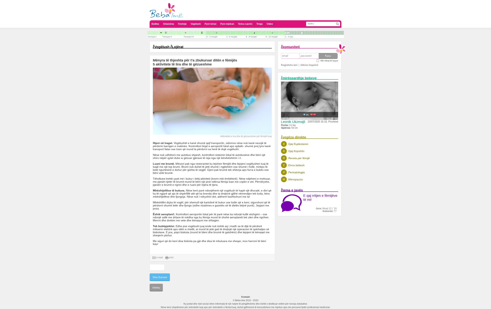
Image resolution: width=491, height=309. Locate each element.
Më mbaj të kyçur (329, 60)
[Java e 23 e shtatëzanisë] (179, 33)
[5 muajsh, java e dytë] (241, 33)
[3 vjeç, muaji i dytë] (326, 33)
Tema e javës (245, 24)
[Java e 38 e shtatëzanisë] (203, 33)
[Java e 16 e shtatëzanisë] (167, 33)
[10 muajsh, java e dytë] (274, 33)
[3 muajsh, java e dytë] (228, 33)
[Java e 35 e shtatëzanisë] (198, 33)
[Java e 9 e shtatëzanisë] (156, 33)
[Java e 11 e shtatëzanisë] (159, 33)
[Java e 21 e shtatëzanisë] (175, 33)
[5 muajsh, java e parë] (239, 33)
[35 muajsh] (323, 33)
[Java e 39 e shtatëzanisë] (205, 33)
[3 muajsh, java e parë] (226, 33)
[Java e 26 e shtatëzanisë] (184, 33)
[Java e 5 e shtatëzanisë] (149, 33)
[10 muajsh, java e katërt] (277, 33)
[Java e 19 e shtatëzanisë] (172, 33)
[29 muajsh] (313, 33)
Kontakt (245, 297)
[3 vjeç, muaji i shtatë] (334, 33)
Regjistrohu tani (289, 65)
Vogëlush (196, 24)
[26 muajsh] (308, 33)
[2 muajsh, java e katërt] (225, 33)
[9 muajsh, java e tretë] (269, 33)
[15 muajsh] (290, 33)
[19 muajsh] (297, 33)
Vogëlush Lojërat (168, 47)
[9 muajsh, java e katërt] (271, 33)
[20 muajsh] (298, 33)
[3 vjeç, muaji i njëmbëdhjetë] (341, 33)
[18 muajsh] (295, 33)
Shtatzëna (168, 24)
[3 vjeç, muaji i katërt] (329, 33)
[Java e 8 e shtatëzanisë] (154, 33)
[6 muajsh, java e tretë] (249, 33)
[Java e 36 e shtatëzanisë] (200, 33)
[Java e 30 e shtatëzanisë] (190, 33)
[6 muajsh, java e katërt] (251, 33)
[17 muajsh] (293, 33)
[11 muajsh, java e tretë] (282, 33)
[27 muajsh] (310, 33)
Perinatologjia (296, 172)
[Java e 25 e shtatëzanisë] (182, 33)
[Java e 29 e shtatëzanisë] (189, 33)
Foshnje (182, 24)
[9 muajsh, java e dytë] (267, 33)
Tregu (259, 24)
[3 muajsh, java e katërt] (231, 33)
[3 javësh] (212, 33)
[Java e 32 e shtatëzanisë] (193, 33)
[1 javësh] (208, 33)
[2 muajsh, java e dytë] (221, 33)
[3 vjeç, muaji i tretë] (328, 33)
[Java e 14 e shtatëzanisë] (164, 33)
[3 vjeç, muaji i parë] (325, 33)
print (171, 257)
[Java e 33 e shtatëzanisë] (195, 33)
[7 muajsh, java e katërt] (257, 33)
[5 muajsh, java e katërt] (244, 33)
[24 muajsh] (305, 33)
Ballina (155, 24)
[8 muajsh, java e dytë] (261, 33)
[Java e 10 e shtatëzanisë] (157, 33)
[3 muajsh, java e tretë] (230, 33)
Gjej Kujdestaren (298, 144)
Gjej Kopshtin (296, 151)
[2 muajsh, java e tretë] (223, 33)
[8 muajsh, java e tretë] (262, 33)
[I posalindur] (207, 33)
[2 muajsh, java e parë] (220, 33)
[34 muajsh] (321, 33)
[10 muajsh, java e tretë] (275, 33)
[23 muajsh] (303, 33)
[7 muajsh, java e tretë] (256, 33)
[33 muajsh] (320, 33)
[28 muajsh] (311, 33)
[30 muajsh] (315, 33)
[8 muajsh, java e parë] (259, 33)
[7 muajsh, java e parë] (253, 33)
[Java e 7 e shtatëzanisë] (153, 33)
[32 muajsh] (318, 33)
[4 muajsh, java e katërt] (238, 33)
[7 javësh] (218, 33)
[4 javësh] (213, 33)
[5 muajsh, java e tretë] (243, 33)
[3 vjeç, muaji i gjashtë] (333, 33)
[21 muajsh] (300, 33)
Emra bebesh (296, 165)
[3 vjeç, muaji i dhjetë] (339, 33)
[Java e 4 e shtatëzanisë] (148, 33)
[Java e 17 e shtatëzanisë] (169, 33)
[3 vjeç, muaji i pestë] (331, 33)
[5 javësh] (215, 33)
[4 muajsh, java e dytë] (235, 33)
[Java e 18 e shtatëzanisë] (171, 33)
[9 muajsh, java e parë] (266, 33)
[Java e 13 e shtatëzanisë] (162, 33)
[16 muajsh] (292, 33)
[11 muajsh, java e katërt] (284, 33)
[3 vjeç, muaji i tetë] (336, 33)
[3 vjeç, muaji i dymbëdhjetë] (343, 33)
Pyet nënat (210, 24)
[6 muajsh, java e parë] (246, 33)
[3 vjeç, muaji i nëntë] (338, 33)
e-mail (159, 257)
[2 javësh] (210, 33)
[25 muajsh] (307, 33)
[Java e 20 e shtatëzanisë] (174, 33)
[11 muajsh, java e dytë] (280, 33)
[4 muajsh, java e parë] (233, 33)
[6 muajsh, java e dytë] (248, 33)
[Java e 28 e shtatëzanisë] (187, 33)
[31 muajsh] (316, 33)
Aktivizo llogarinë (309, 65)
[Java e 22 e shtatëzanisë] (177, 33)
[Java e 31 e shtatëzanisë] (192, 33)
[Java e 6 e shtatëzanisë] (151, 33)
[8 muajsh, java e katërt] (264, 33)
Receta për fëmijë (299, 158)
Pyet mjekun (227, 24)
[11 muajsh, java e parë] (279, 33)
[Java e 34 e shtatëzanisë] (197, 33)
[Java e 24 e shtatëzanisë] (180, 33)
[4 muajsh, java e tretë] (236, 33)
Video (270, 24)
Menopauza (295, 179)
